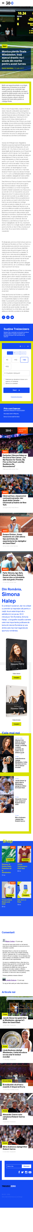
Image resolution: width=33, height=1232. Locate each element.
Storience (12, 1197)
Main (5, 46)
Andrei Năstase (14, 546)
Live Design (19, 1197)
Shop (8, 841)
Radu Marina (7, 68)
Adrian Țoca (15, 469)
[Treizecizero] (16, 1186)
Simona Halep (18, 738)
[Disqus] (16, 961)
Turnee (17, 756)
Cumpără (16, 677)
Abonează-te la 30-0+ (22, 430)
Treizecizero (13, 1025)
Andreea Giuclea (14, 1089)
